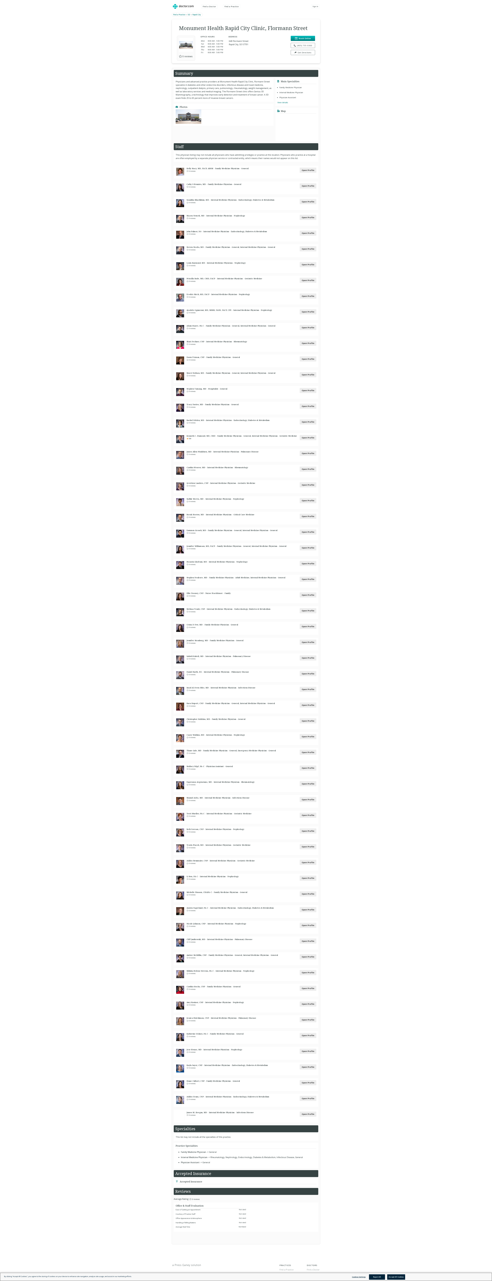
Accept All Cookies (396, 1277)
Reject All (377, 1277)
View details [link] (282, 102)
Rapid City (196, 14)
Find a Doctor (209, 6)
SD (189, 14)
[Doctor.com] (183, 6)
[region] (246, 1277)
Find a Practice (231, 6)
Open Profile (308, 170)
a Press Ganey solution (186, 1265)
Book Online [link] (305, 38)
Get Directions (304, 52)
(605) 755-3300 (304, 45)
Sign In (315, 6)
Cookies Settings (359, 1277)
